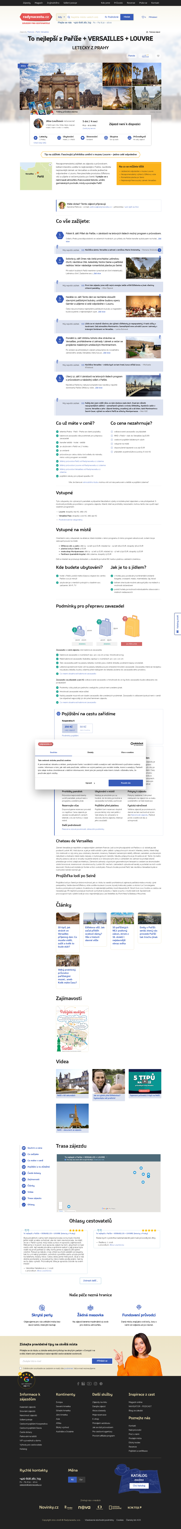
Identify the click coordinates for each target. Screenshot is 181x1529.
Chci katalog (139, 1486)
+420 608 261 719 (82, 22)
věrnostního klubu (91, 482)
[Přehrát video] (72, 1081)
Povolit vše (126, 783)
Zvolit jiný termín (89, 128)
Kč (72, 1479)
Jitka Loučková (54, 121)
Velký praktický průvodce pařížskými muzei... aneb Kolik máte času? (67, 976)
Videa (30, 1192)
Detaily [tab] (91, 752)
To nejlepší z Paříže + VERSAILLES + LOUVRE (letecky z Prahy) (49, 1233)
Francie (31, 32)
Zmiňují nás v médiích (90, 1500)
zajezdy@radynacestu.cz (30, 1485)
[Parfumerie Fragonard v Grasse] (143, 306)
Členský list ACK (133, 1520)
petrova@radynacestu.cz (101, 207)
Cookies (120, 1520)
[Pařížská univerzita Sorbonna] (143, 268)
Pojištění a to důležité (39, 1167)
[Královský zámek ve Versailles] (143, 347)
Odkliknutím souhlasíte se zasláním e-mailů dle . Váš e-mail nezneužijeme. (59, 1368)
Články (31, 1186)
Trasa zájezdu (34, 1198)
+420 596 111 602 (131, 207)
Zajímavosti (33, 1179)
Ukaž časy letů (40, 143)
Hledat (127, 17)
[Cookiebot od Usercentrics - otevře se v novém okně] (132, 744)
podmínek (68, 1368)
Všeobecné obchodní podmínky (99, 1520)
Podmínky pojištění (70, 736)
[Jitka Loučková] (38, 123)
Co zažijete (33, 1154)
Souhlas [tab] (53, 752)
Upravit (89, 783)
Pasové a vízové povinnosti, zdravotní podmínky (83, 829)
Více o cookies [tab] (127, 752)
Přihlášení (153, 17)
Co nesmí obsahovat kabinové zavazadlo (78, 674)
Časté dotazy (34, 1173)
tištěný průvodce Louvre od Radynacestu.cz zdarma (83, 465)
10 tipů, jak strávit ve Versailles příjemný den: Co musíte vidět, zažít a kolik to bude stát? (67, 937)
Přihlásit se (102, 1361)
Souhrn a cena (35, 1148)
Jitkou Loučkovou (44, 1271)
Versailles (45, 32)
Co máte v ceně (35, 1161)
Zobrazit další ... (90, 1281)
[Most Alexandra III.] (143, 386)
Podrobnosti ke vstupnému (70, 520)
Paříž (38, 32)
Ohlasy (31, 1205)
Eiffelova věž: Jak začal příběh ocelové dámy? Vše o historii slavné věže (95, 934)
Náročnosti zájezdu (139, 815)
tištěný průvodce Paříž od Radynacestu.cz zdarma (82, 461)
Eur (81, 1479)
